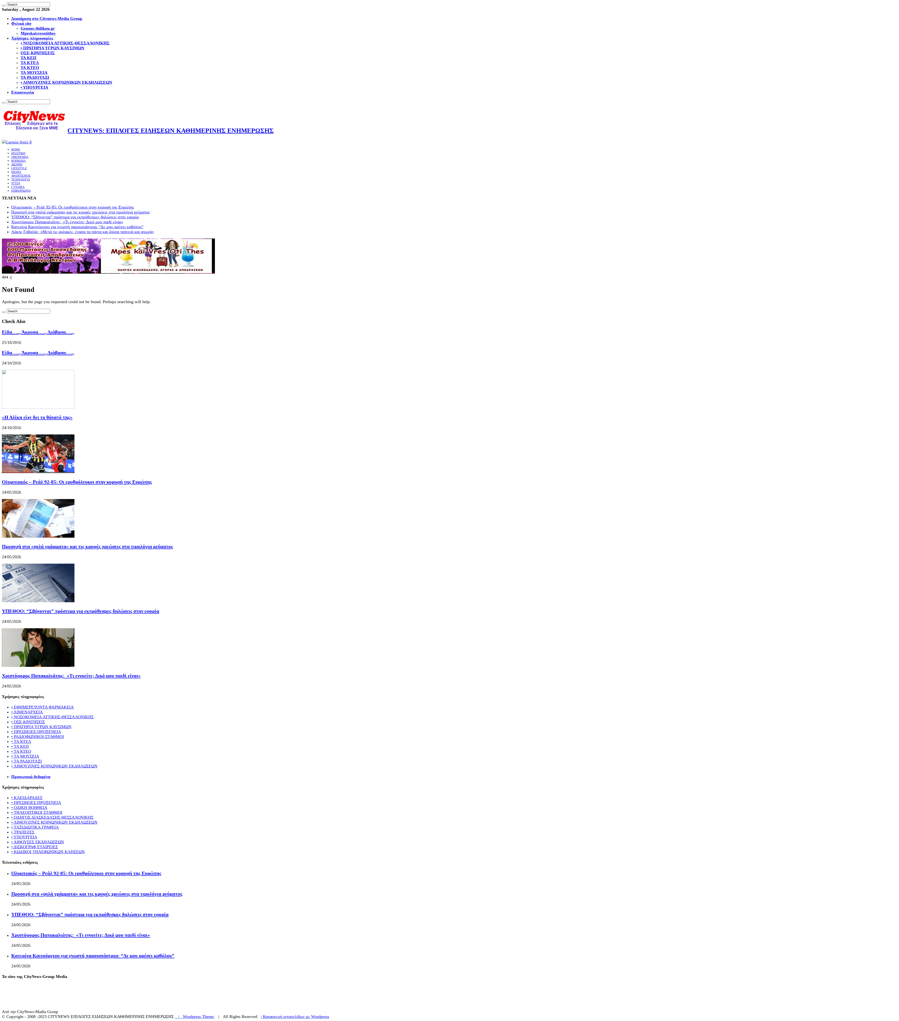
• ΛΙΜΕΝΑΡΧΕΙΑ (27, 712)
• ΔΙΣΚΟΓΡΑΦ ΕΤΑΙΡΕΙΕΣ (34, 847)
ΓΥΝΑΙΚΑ (18, 187)
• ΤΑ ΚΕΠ (20, 746)
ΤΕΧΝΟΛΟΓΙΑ (20, 179)
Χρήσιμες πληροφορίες (32, 38)
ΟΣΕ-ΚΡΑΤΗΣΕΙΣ (38, 53)
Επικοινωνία (22, 92)
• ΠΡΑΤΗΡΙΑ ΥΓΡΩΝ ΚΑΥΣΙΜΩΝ (52, 48)
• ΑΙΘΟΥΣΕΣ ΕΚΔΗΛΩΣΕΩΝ (37, 842)
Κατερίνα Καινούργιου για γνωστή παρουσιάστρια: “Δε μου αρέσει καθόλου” (77, 226)
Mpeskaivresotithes (38, 33)
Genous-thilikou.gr (38, 28)
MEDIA (16, 172)
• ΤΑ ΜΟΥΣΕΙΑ (25, 756)
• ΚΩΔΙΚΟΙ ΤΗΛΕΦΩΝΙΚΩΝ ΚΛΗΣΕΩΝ (48, 851)
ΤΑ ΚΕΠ (28, 57)
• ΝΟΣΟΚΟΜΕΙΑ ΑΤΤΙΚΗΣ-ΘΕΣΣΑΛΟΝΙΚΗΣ (65, 43)
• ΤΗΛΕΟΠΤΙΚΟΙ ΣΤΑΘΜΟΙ (36, 812)
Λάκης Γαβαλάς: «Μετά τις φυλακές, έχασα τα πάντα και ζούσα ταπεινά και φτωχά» (82, 231)
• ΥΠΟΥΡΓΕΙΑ (34, 87)
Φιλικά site (21, 23)
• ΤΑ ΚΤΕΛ (21, 741)
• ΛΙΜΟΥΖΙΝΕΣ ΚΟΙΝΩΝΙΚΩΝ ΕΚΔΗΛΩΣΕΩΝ (66, 82)
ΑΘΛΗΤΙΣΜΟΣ (21, 175)
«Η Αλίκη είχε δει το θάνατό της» (37, 417)
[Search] (4, 5)
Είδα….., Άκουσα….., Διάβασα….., (38, 332)
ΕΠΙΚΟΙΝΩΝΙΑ (21, 190)
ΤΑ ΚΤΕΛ (30, 62)
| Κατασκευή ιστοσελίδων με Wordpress (295, 1016)
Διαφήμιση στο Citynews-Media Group (46, 18)
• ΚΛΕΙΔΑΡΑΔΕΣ (26, 797)
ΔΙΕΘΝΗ (16, 164)
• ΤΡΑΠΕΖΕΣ (22, 832)
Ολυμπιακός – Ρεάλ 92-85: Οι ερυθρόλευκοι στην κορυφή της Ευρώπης (72, 207)
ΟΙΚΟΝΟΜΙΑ (19, 157)
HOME (15, 149)
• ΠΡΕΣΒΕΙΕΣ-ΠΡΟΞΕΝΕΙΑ (36, 731)
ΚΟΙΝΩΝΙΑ (18, 160)
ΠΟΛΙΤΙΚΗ (18, 153)
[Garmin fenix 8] (17, 142)
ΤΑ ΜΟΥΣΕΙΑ (34, 72)
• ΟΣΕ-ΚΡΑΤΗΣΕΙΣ (28, 722)
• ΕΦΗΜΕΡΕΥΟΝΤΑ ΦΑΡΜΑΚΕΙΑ (42, 707)
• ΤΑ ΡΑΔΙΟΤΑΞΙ (26, 761)
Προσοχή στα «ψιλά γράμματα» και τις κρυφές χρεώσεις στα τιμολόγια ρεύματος (80, 212)
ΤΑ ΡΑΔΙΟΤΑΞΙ (35, 77)
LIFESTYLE (19, 168)
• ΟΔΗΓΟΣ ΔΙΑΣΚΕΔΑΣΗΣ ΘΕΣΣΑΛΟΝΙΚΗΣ (52, 817)
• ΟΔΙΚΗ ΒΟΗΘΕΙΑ (29, 807)
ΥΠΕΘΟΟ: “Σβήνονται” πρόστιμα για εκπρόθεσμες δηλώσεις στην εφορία (75, 217)
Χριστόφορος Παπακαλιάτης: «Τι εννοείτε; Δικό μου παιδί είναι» (67, 222)
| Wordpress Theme (195, 1016)
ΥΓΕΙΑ (15, 183)
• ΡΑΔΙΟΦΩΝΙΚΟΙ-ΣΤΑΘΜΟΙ (37, 736)
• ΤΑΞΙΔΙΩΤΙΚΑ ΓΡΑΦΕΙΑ (35, 827)
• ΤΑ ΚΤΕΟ (21, 751)
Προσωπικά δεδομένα (30, 776)
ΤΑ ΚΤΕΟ (30, 67)
